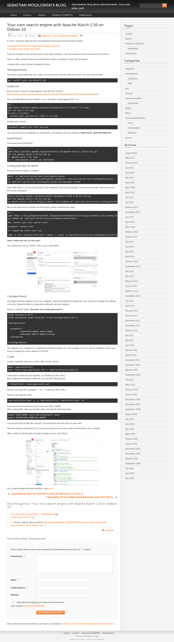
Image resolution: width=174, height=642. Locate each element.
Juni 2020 (129, 173)
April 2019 (130, 192)
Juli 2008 (129, 468)
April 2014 (130, 256)
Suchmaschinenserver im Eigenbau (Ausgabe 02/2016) (34, 46)
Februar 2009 (131, 439)
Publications (85, 15)
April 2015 (130, 222)
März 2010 (130, 385)
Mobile (128, 108)
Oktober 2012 (131, 291)
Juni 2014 (129, 247)
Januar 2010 (131, 394)
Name (15, 579)
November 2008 (132, 454)
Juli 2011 (129, 335)
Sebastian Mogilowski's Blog (36, 5)
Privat (127, 113)
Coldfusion (133, 78)
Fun (127, 88)
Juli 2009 (129, 419)
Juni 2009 (129, 424)
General (129, 93)
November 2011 (132, 325)
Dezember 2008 (132, 449)
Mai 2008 (129, 478)
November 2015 (132, 212)
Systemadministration (68, 35)
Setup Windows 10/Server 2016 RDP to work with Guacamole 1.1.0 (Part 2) (47, 494)
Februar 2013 (131, 281)
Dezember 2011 (132, 320)
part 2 (51, 488)
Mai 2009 (129, 429)
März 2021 (130, 158)
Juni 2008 (129, 473)
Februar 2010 (131, 389)
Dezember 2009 (132, 399)
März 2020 (130, 187)
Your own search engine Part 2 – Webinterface (32, 514)
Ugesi (82, 639)
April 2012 (130, 306)
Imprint (42, 15)
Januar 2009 (131, 444)
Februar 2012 (131, 311)
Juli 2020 (129, 168)
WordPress (99, 639)
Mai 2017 (129, 197)
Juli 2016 (129, 202)
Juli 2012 (129, 301)
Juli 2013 (129, 271)
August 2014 (131, 237)
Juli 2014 (129, 242)
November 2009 (132, 404)
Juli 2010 (129, 380)
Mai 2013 (129, 276)
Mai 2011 (129, 340)
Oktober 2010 (131, 370)
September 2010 (133, 375)
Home (13, 15)
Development (131, 74)
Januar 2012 (131, 316)
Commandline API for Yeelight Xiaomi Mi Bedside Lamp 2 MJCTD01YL (79, 497)
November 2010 (132, 365)
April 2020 (130, 182)
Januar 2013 (131, 286)
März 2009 (130, 434)
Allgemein (46, 35)
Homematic (133, 103)
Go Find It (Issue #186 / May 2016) (24, 49)
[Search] (164, 5)
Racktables (133, 48)
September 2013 (133, 266)
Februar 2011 (131, 350)
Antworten (109, 530)
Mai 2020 (129, 178)
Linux (54, 35)
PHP (130, 83)
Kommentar (18, 556)
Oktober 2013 (131, 261)
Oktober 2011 (131, 330)
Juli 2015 (129, 217)
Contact (27, 15)
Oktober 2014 (131, 232)
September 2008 (133, 463)
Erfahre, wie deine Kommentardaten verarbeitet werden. (88, 624)
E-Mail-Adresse (19, 587)
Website (15, 595)
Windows (132, 133)
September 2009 (133, 409)
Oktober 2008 (131, 458)
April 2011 (130, 345)
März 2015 (130, 227)
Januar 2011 (131, 355)
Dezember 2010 (132, 360)
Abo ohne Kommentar (34, 606)
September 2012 (133, 296)
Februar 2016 (131, 207)
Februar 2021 (131, 163)
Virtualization (134, 128)
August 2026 (131, 153)
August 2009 (131, 414)
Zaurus (128, 138)
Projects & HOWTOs (62, 15)
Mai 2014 (129, 251)
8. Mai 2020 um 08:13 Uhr (23, 517)
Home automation (133, 98)
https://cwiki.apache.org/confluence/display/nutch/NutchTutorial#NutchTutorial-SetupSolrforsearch (53, 94)
